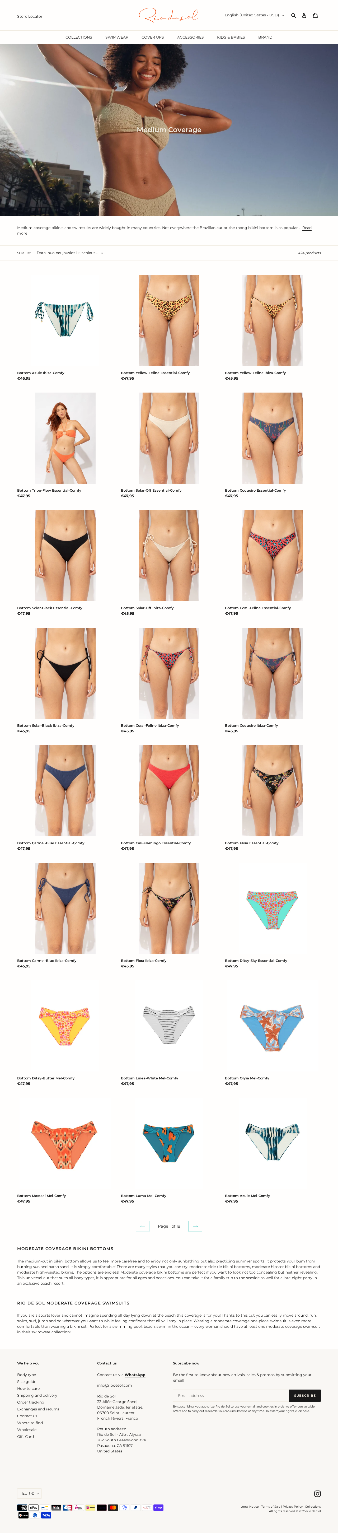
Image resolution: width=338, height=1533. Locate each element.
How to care (28, 1388)
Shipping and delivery (37, 1395)
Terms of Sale (270, 1506)
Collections (313, 1506)
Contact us (27, 1416)
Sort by (24, 253)
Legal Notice (250, 1506)
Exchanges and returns (38, 1409)
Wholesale (26, 1429)
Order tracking (30, 1402)
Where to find (30, 1422)
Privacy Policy (293, 1506)
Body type (26, 1374)
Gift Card (25, 1436)
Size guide (26, 1381)
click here (302, 1411)
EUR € (28, 1493)
